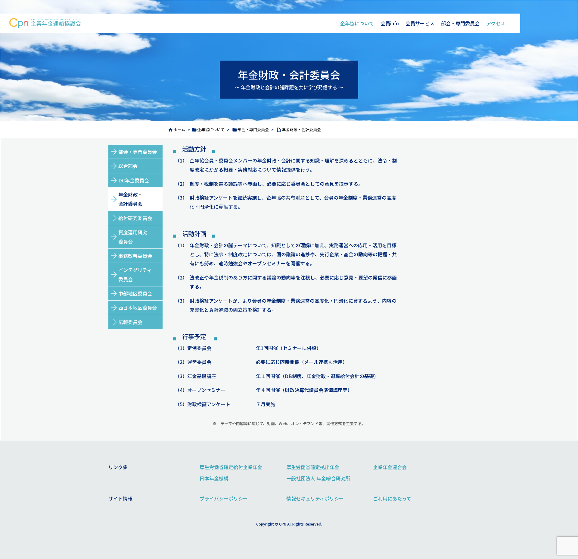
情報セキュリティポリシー (315, 498)
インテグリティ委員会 (135, 274)
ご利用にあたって (392, 498)
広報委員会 (130, 322)
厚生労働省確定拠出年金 (312, 467)
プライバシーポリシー (224, 498)
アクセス (495, 23)
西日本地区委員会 (137, 307)
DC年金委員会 (133, 180)
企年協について (357, 23)
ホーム (179, 129)
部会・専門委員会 (253, 129)
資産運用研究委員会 (132, 237)
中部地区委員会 (135, 293)
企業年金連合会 (390, 467)
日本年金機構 (214, 478)
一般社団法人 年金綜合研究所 (318, 478)
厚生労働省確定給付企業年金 (231, 467)
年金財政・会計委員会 (301, 129)
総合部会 (128, 165)
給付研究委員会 (135, 218)
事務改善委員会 (135, 255)
